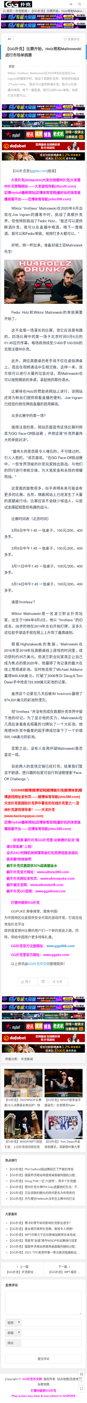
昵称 (14, 1322)
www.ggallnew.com (50, 891)
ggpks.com (39, 171)
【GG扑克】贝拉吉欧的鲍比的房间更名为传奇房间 (41, 1192)
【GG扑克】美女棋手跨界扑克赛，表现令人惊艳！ (41, 1228)
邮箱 (14, 1333)
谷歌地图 (43, 1384)
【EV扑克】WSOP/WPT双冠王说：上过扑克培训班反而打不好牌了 (23, 1147)
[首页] (81, 1374)
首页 (9, 11)
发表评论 (73, 39)
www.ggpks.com (56, 955)
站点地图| (63, 1379)
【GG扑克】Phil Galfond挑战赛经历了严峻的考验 (40, 1169)
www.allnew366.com (53, 872)
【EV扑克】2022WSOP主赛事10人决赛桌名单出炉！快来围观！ (22, 1105)
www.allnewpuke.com (57, 878)
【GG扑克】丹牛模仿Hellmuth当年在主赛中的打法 (41, 1198)
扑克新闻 (21, 11)
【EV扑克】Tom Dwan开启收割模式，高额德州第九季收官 (62, 1147)
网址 (11, 1343)
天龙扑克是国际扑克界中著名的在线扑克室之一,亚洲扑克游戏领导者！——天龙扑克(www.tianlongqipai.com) (41, 809)
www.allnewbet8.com (46, 885)
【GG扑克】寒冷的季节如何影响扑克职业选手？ (40, 1223)
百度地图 (76, 1379)
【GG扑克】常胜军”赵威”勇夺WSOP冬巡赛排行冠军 (42, 1240)
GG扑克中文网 (39, 964)
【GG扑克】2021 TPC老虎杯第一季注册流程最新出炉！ (45, 1252)
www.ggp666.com (60, 946)
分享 (59, 981)
